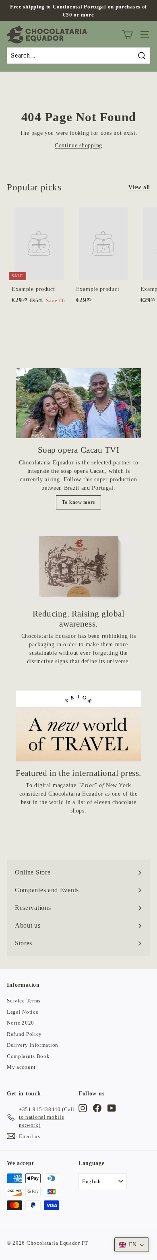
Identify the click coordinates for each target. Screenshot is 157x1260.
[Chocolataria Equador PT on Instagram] (82, 1108)
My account (21, 1067)
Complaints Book (28, 1056)
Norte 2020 (20, 1023)
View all (139, 187)
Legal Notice (22, 1012)
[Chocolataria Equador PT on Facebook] (97, 1108)
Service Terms (24, 1001)
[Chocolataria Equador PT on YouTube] (111, 1108)
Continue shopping (78, 145)
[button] (132, 1245)
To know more (78, 502)
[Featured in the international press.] (78, 726)
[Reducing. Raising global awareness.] (78, 567)
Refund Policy (24, 1034)
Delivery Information (32, 1045)
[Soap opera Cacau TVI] (78, 403)
